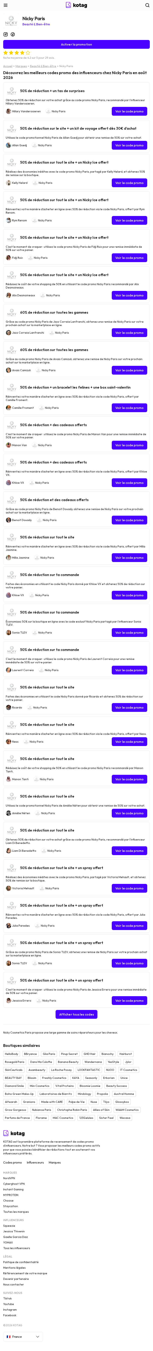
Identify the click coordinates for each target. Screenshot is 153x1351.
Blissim (32, 1078)
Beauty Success (116, 1086)
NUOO (110, 1070)
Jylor (128, 1062)
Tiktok (7, 1298)
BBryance (30, 1054)
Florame (41, 1118)
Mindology (84, 1094)
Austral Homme (124, 1094)
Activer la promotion (76, 44)
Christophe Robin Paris (72, 1110)
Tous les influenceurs (16, 1248)
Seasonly (91, 1078)
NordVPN (9, 1178)
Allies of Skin (101, 1110)
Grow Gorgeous (15, 1110)
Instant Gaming (13, 1189)
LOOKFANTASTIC (89, 1070)
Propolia (102, 1094)
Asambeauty (36, 1070)
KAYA (75, 1078)
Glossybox (122, 1102)
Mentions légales (14, 1267)
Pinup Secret (69, 1054)
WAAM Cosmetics (127, 1110)
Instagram (10, 1309)
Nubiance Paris (41, 1110)
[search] (147, 5)
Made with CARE (52, 1102)
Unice (124, 1078)
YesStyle (113, 1062)
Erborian (109, 1078)
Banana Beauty (68, 1062)
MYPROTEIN (10, 1195)
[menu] (5, 5)
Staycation (10, 1206)
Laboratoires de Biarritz (56, 1094)
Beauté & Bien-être (36, 24)
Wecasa (125, 1118)
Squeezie (9, 1226)
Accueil (7, 66)
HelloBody (11, 1054)
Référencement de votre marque (25, 1273)
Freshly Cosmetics (54, 1078)
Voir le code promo (129, 111)
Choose (8, 1200)
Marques (21, 66)
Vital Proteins (64, 1086)
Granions (29, 1102)
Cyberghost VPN (14, 1184)
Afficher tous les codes (76, 1014)
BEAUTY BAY (13, 1078)
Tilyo (106, 1102)
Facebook (9, 1315)
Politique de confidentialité (21, 1262)
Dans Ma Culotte (41, 1062)
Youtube (8, 1304)
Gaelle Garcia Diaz (15, 1237)
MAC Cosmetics (63, 1118)
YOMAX (8, 1242)
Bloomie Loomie (90, 1086)
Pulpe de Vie (77, 1102)
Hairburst (126, 1054)
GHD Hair (90, 1054)
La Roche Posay (61, 1070)
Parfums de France (17, 1118)
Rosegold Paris (14, 1062)
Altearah (11, 1102)
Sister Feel (106, 1118)
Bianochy (108, 1054)
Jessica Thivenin (14, 1231)
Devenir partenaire (16, 1279)
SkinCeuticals (14, 1070)
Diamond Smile (14, 1086)
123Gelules (86, 1118)
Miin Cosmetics (39, 1086)
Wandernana (93, 1062)
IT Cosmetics (128, 1070)
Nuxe (94, 1102)
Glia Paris (49, 1054)
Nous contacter (13, 1284)
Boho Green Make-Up (19, 1094)
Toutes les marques (16, 1212)
